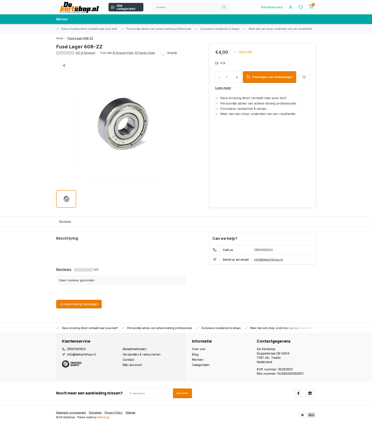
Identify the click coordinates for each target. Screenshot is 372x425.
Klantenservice (272, 7)
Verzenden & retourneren (141, 354)
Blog (195, 354)
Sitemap (130, 412)
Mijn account (132, 365)
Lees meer (223, 88)
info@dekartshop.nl (268, 259)
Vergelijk (172, 52)
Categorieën (200, 365)
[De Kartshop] (79, 7)
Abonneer (183, 393)
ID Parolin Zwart (145, 52)
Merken (62, 19)
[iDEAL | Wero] (302, 415)
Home (59, 38)
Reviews (65, 222)
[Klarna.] (311, 415)
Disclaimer (95, 412)
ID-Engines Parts (123, 52)
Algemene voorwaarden (71, 412)
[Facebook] (298, 393)
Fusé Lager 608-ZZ (80, 38)
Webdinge (103, 417)
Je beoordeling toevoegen (79, 304)
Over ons (198, 349)
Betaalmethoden (134, 349)
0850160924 (263, 250)
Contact (128, 360)
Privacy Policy (114, 412)
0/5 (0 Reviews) (85, 52)
